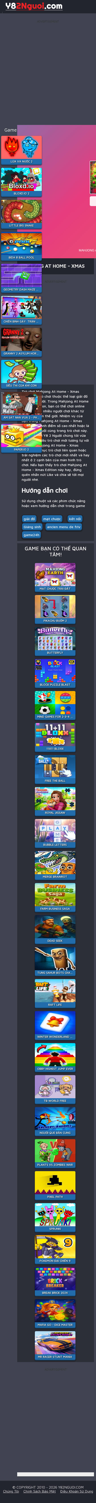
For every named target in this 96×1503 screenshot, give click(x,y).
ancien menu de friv (63, 527)
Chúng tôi (11, 1491)
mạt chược (52, 519)
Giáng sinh (32, 527)
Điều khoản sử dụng (76, 1491)
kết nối (75, 519)
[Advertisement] (48, 72)
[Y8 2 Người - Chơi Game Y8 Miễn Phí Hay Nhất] (33, 10)
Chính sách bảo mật (39, 1491)
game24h (31, 535)
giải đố (29, 519)
